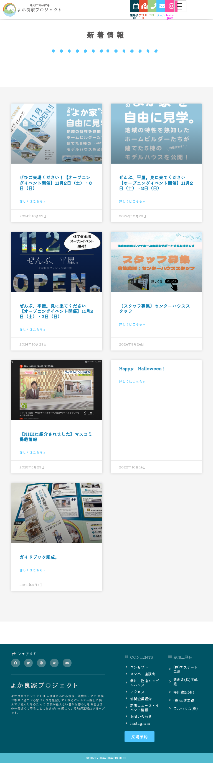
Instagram (170, 16)
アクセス (143, 16)
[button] (15, 663)
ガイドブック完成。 (39, 556)
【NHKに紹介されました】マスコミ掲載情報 (55, 436)
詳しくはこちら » (32, 201)
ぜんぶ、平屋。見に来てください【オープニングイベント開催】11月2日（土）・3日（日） (156, 182)
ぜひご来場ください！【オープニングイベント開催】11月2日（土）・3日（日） (55, 182)
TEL (152, 15)
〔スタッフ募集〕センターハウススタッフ (154, 308)
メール (161, 15)
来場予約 (134, 16)
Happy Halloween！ (142, 368)
